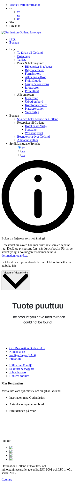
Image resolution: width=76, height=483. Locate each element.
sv (23, 147)
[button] (10, 8)
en (23, 151)
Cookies (7, 479)
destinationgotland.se (14, 255)
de (23, 155)
